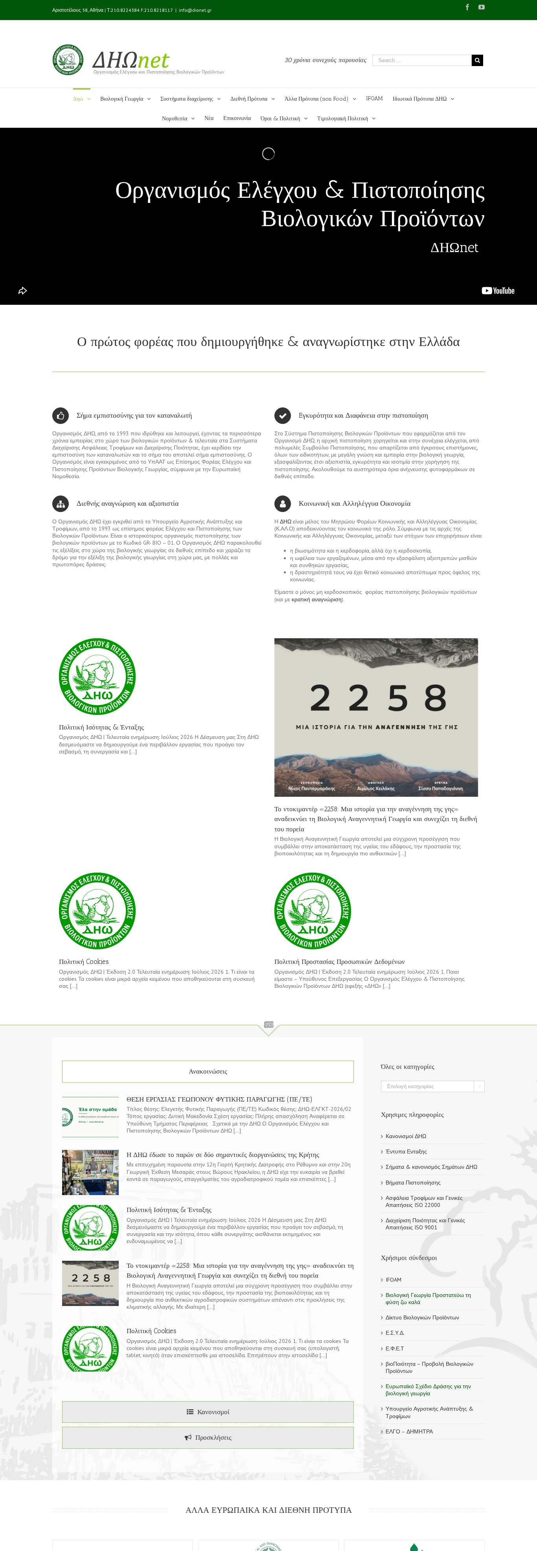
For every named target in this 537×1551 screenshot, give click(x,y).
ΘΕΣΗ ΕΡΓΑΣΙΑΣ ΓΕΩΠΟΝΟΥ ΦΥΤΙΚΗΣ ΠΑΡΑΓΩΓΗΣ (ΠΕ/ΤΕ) (220, 1099)
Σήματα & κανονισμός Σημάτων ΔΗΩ (431, 1166)
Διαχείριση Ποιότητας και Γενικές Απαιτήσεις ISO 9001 (425, 1224)
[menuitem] (86, 98)
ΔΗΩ (286, 521)
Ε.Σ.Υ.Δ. (395, 1332)
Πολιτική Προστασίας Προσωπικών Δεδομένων (339, 961)
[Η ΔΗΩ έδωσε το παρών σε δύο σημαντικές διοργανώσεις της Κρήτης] (90, 1172)
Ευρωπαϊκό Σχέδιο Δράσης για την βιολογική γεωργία (428, 1390)
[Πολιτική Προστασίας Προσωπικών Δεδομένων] (312, 911)
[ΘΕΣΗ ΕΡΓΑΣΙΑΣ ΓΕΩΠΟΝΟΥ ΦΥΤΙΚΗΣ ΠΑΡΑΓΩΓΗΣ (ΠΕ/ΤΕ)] (90, 1117)
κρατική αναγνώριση (317, 599)
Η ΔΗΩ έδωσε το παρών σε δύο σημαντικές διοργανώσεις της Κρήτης (223, 1155)
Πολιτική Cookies (84, 961)
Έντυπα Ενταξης (406, 1151)
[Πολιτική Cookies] (97, 911)
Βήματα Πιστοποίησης (413, 1182)
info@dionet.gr (195, 10)
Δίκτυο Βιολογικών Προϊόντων (422, 1317)
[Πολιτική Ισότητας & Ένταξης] (97, 676)
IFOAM (393, 1279)
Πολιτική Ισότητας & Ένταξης (101, 727)
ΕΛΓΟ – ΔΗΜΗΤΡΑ (409, 1431)
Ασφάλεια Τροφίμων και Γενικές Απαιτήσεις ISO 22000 (424, 1201)
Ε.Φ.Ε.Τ (395, 1348)
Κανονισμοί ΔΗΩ (406, 1136)
